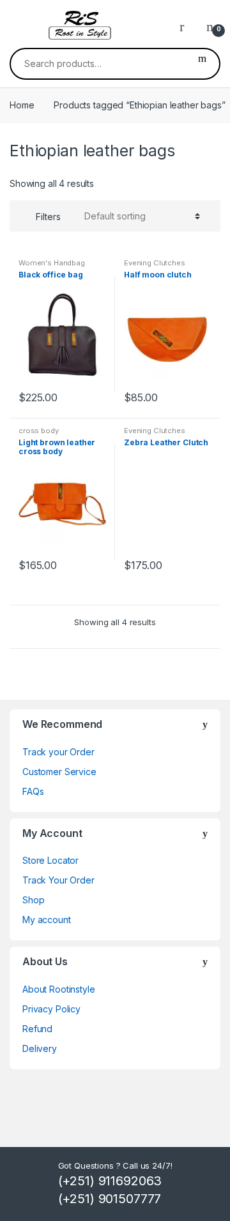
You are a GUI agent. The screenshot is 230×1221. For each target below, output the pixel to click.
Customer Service (59, 771)
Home (22, 105)
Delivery (39, 1048)
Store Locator (50, 860)
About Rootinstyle (58, 989)
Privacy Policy (51, 1008)
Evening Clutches (154, 262)
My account (46, 919)
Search (202, 63)
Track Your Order (58, 880)
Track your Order (58, 751)
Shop (33, 899)
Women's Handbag (52, 262)
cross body (39, 430)
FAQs (32, 791)
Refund (37, 1028)
